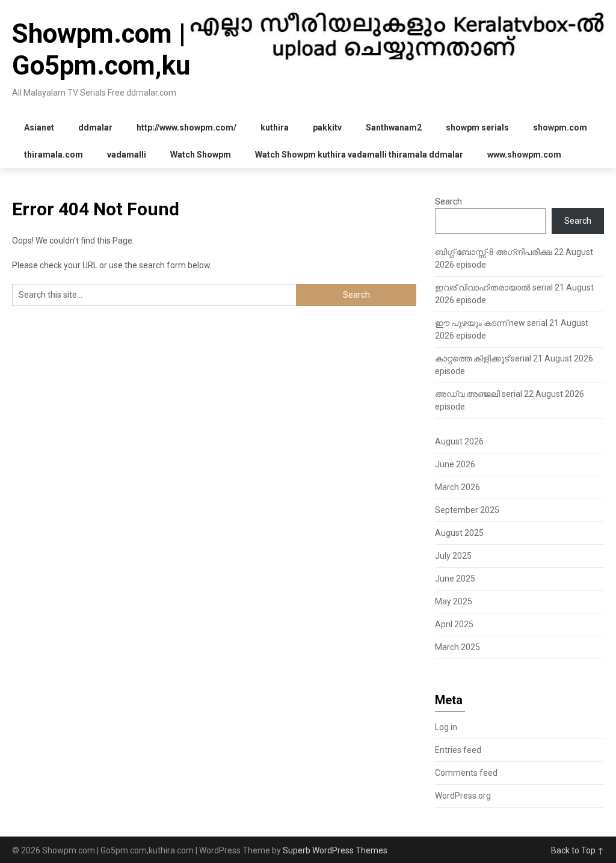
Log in (446, 727)
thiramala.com (53, 154)
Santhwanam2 (394, 127)
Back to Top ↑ (577, 850)
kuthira (274, 127)
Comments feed (466, 773)
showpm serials (477, 127)
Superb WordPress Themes (335, 850)
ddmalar (95, 127)
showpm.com (560, 127)
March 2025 (457, 647)
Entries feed (458, 750)
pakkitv (327, 127)
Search (448, 201)
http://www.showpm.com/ (186, 127)
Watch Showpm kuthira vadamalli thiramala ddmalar (359, 154)
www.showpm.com (524, 154)
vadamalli (126, 154)
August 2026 (459, 441)
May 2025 (453, 601)
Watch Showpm (200, 154)
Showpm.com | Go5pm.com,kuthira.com (156, 49)
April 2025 (454, 624)
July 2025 (453, 555)
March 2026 (457, 487)
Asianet (39, 127)
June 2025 (455, 578)
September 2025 (467, 510)
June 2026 (455, 464)
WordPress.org (463, 795)
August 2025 (459, 533)
